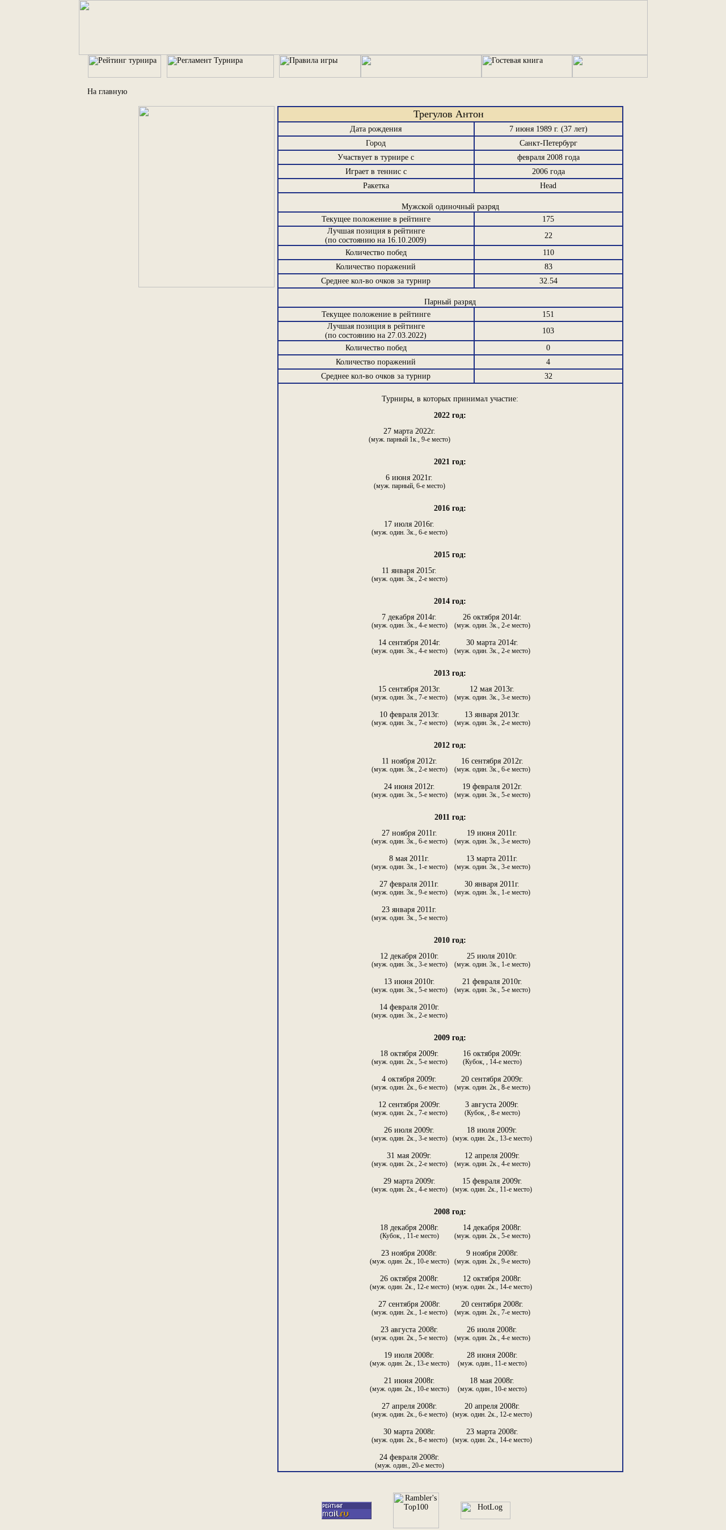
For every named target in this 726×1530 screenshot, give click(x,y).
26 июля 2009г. (410, 1134)
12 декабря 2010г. (410, 960)
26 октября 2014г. (492, 621)
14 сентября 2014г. (410, 646)
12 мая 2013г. (492, 693)
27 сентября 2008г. (410, 1308)
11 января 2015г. (410, 574)
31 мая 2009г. (410, 1159)
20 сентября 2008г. (492, 1308)
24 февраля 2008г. (409, 1461)
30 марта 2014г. (492, 646)
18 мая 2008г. (492, 1384)
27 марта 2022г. (409, 435)
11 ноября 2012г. (410, 765)
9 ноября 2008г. (492, 1257)
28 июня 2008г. (492, 1359)
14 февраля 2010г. (410, 1011)
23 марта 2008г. (492, 1435)
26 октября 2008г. (409, 1282)
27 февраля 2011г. (410, 888)
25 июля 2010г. (492, 960)
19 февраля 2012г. (492, 790)
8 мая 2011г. (410, 862)
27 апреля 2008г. (410, 1410)
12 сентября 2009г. (410, 1108)
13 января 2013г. (492, 718)
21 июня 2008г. (409, 1384)
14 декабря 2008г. (492, 1231)
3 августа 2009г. (492, 1108)
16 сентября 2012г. (492, 765)
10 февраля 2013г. (410, 718)
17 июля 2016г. (410, 528)
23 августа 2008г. (410, 1333)
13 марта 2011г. (492, 862)
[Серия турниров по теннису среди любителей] (363, 52)
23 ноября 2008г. (409, 1257)
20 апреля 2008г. (492, 1410)
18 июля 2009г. (492, 1134)
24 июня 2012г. (410, 790)
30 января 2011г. (492, 888)
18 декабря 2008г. (409, 1231)
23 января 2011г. (410, 913)
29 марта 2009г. (410, 1185)
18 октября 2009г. (410, 1057)
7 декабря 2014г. (410, 621)
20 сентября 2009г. (492, 1083)
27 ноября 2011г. (410, 837)
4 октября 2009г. (410, 1083)
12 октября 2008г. (492, 1282)
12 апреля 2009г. (492, 1159)
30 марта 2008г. (410, 1435)
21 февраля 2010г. (492, 985)
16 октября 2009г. (492, 1057)
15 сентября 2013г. (410, 693)
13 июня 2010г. (410, 985)
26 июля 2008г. (492, 1333)
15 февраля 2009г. (492, 1185)
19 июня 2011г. (492, 837)
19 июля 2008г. (409, 1359)
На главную (107, 91)
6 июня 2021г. (409, 481)
